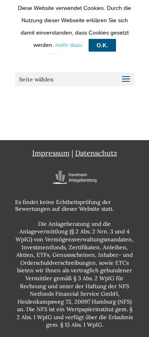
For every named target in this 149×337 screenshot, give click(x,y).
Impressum (51, 153)
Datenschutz (96, 153)
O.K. (102, 45)
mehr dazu (68, 45)
